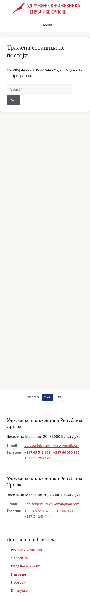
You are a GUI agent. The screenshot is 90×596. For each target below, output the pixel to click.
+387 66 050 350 (66, 452)
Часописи (20, 557)
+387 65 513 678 (37, 452)
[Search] (13, 100)
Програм (19, 582)
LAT (58, 397)
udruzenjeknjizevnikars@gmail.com (51, 445)
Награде (18, 574)
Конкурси (19, 590)
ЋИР (47, 397)
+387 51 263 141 (37, 458)
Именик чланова (26, 549)
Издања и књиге (26, 565)
